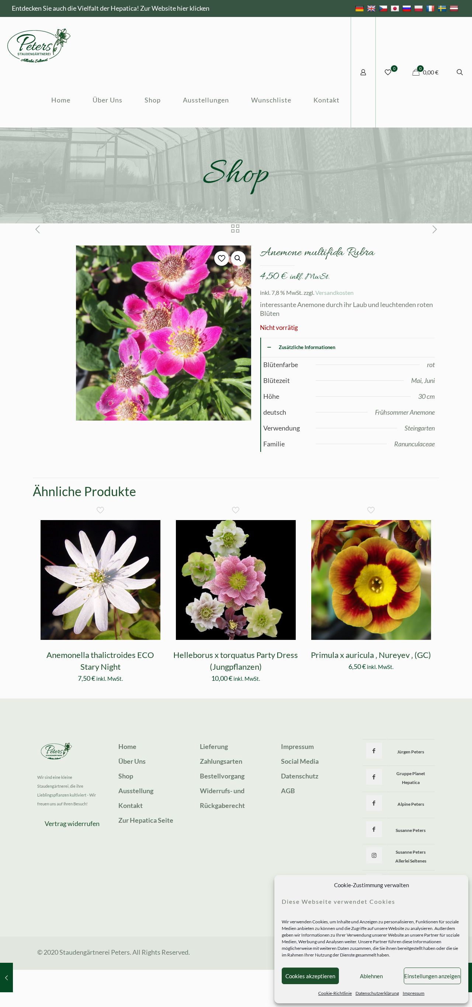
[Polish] (419, 8)
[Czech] (384, 8)
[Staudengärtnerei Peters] (39, 44)
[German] (360, 8)
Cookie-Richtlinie (335, 993)
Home (127, 746)
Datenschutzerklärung (377, 993)
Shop (125, 776)
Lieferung (214, 746)
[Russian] (407, 8)
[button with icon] (374, 751)
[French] (431, 8)
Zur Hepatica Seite (145, 820)
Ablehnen (371, 976)
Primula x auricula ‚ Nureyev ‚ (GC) (371, 655)
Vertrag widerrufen (72, 823)
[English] (372, 8)
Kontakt (130, 805)
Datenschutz (299, 776)
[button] (238, 258)
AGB (288, 791)
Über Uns (132, 761)
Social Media (300, 761)
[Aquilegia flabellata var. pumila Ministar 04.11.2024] (6, 977)
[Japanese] (396, 8)
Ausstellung (135, 791)
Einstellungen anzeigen (432, 976)
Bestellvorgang (222, 776)
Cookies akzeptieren (310, 976)
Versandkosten (334, 292)
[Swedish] (443, 8)
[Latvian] (455, 8)
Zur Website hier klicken (174, 8)
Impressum (413, 993)
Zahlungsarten (221, 761)
